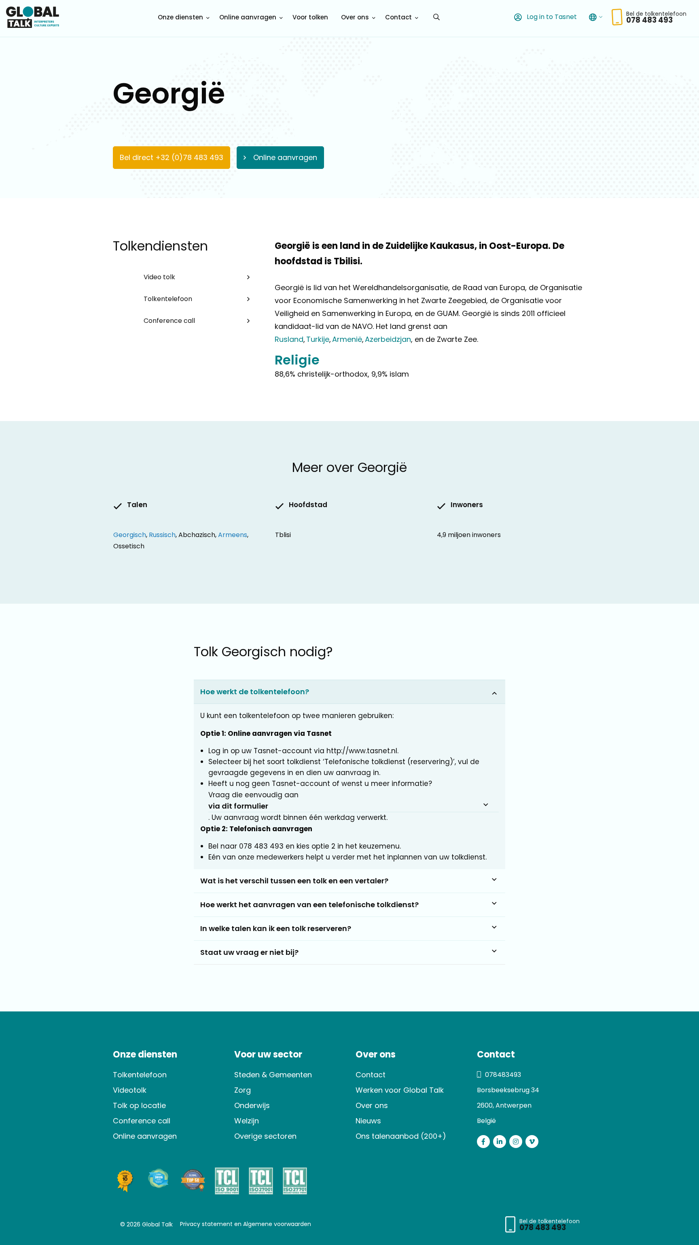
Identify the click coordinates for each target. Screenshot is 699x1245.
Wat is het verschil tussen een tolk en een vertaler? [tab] (294, 881)
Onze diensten (180, 17)
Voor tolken (310, 17)
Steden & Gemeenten (273, 1075)
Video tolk (159, 277)
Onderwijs (252, 1105)
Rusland (289, 339)
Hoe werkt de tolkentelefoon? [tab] (254, 692)
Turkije (317, 339)
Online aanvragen (247, 17)
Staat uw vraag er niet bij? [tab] (249, 952)
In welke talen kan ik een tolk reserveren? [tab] (275, 928)
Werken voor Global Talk (400, 1090)
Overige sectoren (265, 1136)
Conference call (169, 320)
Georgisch (129, 534)
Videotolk (129, 1090)
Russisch (162, 534)
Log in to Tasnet (551, 16)
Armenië (346, 339)
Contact (398, 17)
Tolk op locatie (139, 1105)
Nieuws (368, 1121)
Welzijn (246, 1121)
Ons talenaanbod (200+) (401, 1136)
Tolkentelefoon (168, 298)
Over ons (355, 17)
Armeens (232, 534)
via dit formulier (238, 806)
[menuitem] (182, 17)
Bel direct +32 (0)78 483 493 (171, 157)
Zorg (242, 1090)
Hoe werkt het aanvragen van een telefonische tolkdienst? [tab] (309, 905)
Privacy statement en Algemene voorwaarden (245, 1224)
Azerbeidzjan (387, 339)
